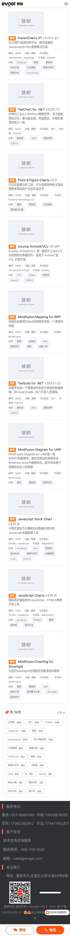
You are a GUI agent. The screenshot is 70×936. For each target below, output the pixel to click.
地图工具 (43, 346)
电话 (52, 930)
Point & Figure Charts (33, 180)
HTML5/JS (16, 756)
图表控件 (48, 138)
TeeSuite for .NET (31, 383)
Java (36, 548)
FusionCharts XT (30, 38)
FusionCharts (32, 73)
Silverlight (52, 692)
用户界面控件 (43, 739)
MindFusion (15, 336)
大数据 (37, 765)
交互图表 (31, 67)
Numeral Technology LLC (22, 199)
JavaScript (21, 62)
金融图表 (49, 553)
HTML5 (37, 620)
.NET (33, 138)
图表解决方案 (16, 209)
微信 (22, 930)
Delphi (32, 275)
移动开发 (14, 67)
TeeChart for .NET (31, 109)
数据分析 (14, 73)
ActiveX (14, 280)
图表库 (49, 62)
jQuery (45, 773)
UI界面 (14, 722)
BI (28, 773)
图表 (33, 53)
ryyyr (13, 559)
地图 (29, 346)
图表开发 (14, 692)
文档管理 (15, 748)
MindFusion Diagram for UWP (39, 450)
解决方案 (15, 782)
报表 (36, 756)
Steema (17, 133)
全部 (60, 712)
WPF (45, 341)
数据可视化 (48, 67)
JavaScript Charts (31, 595)
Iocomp (45, 270)
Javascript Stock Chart (35, 519)
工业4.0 (14, 143)
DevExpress (17, 739)
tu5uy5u (27, 559)
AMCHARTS (47, 543)
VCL (19, 275)
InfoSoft (51, 57)
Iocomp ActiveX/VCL (33, 246)
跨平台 (35, 791)
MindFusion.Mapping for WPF (39, 317)
